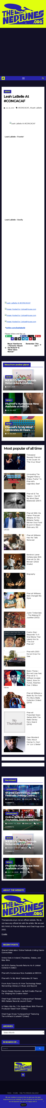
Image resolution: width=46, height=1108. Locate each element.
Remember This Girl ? (32, 345)
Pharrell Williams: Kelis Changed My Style (34, 595)
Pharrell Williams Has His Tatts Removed (34, 537)
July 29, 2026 (13, 872)
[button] (43, 78)
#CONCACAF (23, 108)
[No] (43, 1101)
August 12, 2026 (14, 823)
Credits (4, 934)
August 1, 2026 (13, 848)
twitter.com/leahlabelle (15, 328)
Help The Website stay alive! (29, 1093)
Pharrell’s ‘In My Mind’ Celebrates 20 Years (19, 428)
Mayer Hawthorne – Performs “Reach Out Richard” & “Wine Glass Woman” (15, 348)
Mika (25, 848)
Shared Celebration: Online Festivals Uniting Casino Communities (22, 795)
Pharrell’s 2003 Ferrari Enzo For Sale (33, 654)
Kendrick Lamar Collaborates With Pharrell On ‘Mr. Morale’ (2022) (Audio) (34, 559)
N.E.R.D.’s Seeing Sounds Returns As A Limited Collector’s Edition (20, 383)
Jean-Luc (28, 799)
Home (9, 1093)
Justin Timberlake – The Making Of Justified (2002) (34, 615)
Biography (31, 574)
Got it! (23, 1105)
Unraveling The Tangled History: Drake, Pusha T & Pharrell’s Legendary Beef (34, 479)
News (7, 92)
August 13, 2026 (14, 799)
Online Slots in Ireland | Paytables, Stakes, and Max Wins (22, 820)
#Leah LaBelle (36, 108)
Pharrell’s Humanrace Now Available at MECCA (22, 405)
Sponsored (11, 789)
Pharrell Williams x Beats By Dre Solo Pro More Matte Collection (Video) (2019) (34, 698)
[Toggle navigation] (23, 78)
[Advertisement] (23, 52)
